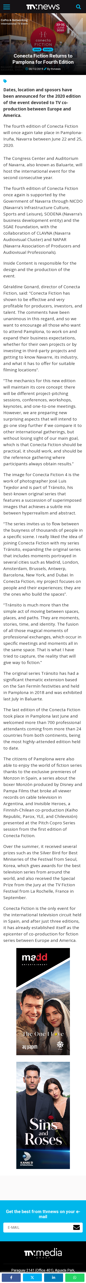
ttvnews (56, 68)
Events (48, 50)
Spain (37, 50)
